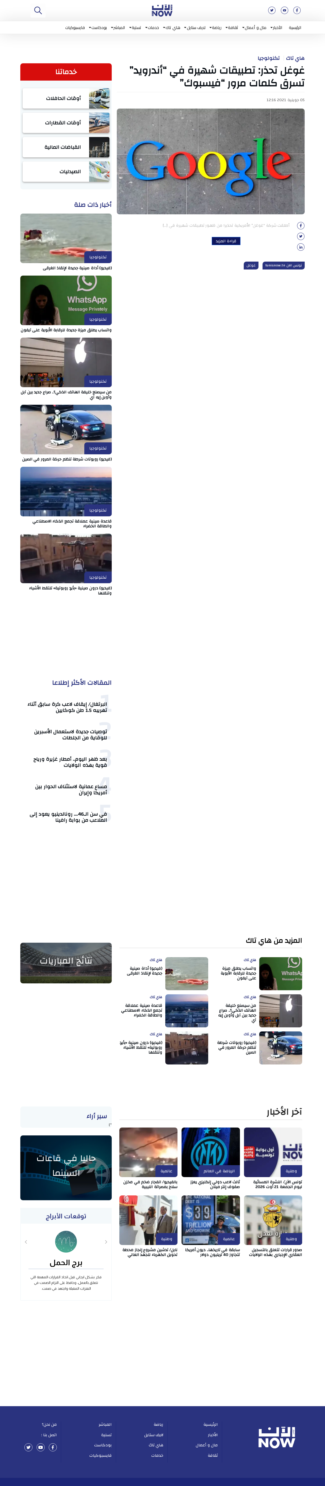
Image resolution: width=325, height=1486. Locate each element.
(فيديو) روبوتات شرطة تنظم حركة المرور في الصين (67, 459)
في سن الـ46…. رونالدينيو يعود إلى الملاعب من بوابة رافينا (68, 817)
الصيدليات (70, 171)
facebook (53, 1447)
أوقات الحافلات (63, 98)
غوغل (251, 265)
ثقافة (233, 27)
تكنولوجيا (269, 58)
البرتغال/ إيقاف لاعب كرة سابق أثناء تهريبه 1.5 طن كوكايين (67, 707)
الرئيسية (295, 27)
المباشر (119, 27)
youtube (41, 1447)
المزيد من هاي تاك (274, 941)
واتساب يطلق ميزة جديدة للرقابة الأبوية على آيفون (66, 330)
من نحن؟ (49, 1424)
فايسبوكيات (75, 27)
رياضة (216, 27)
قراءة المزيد (226, 241)
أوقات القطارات (63, 122)
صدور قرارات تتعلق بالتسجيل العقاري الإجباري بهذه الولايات (275, 1252)
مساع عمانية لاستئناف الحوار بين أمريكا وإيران (71, 789)
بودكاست (99, 27)
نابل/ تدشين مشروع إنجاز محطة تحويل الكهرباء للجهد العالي (149, 1252)
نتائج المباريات (66, 960)
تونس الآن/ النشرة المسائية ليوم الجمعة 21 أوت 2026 (277, 1184)
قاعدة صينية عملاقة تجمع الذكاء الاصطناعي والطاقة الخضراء (72, 523)
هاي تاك (173, 27)
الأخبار (277, 27)
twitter (28, 1447)
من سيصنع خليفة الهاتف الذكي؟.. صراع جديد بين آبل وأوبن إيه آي (66, 394)
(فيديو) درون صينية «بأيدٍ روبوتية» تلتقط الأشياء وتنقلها (70, 590)
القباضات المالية (62, 147)
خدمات (153, 27)
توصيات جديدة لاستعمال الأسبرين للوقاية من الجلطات (70, 734)
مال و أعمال (255, 27)
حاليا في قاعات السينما (66, 1165)
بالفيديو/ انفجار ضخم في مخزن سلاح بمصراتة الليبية (150, 1184)
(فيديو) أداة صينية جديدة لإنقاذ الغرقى (77, 268)
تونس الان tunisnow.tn (283, 265)
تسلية (136, 27)
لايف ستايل (196, 27)
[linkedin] (301, 248)
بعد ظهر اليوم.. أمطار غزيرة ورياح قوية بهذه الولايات (70, 762)
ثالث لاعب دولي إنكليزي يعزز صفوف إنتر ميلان (215, 1184)
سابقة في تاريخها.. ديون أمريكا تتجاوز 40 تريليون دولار (212, 1252)
